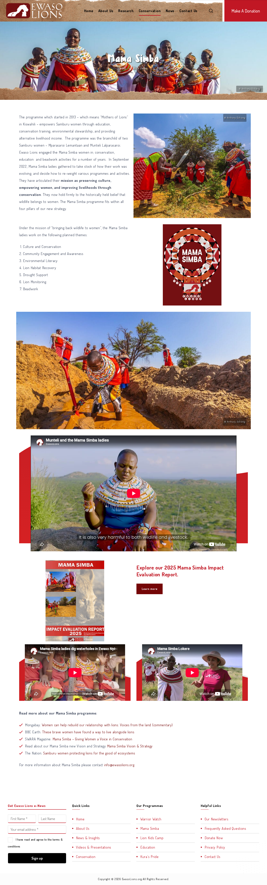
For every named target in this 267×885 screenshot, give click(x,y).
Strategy (146, 746)
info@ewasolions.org (119, 765)
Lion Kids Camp (151, 838)
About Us (105, 11)
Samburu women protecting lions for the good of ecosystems (89, 753)
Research (126, 11)
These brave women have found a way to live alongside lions (88, 732)
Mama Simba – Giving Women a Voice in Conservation (92, 739)
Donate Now (214, 838)
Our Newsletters (216, 819)
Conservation (150, 11)
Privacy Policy (215, 847)
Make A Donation (245, 11)
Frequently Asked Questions (225, 828)
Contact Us (188, 11)
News (170, 11)
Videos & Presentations (93, 847)
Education (147, 847)
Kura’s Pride (149, 856)
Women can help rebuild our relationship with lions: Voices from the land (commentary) (107, 725)
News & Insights (88, 838)
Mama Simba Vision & (123, 746)
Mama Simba (149, 828)
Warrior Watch (150, 819)
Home (88, 11)
